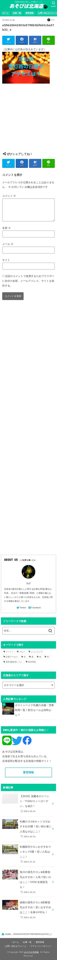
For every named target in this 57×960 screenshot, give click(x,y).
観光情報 (32, 662)
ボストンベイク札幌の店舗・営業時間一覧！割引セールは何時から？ (34, 710)
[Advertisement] (28, 120)
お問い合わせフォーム (15, 946)
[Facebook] (34, 607)
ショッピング (37, 652)
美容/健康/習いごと (14, 662)
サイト (6, 260)
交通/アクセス (12, 657)
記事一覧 (17, 13)
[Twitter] (21, 607)
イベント (9, 652)
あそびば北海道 (31, 952)
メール (7, 244)
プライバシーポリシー (40, 946)
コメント (9, 195)
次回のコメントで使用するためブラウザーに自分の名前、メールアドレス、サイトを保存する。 (28, 281)
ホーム (5, 13)
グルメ (22, 652)
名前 (6, 227)
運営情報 (29, 13)
